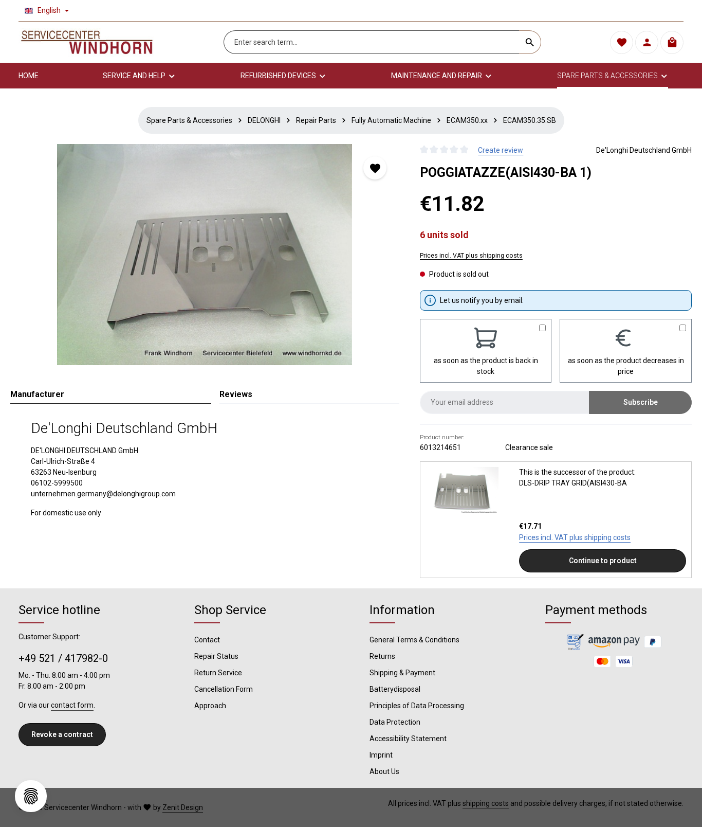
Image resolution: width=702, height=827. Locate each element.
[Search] (530, 42)
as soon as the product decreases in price (626, 365)
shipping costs (486, 803)
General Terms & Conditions (414, 640)
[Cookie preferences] (30, 796)
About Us (384, 771)
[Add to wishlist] (374, 167)
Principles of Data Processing (417, 706)
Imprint (381, 755)
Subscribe (640, 402)
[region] (205, 254)
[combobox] (372, 42)
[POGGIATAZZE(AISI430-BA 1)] (204, 254)
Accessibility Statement (408, 738)
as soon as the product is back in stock (486, 365)
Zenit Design (182, 807)
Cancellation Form (223, 689)
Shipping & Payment (402, 673)
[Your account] (646, 42)
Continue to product (603, 560)
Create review (500, 150)
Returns (382, 656)
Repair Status (216, 656)
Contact (207, 640)
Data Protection (395, 722)
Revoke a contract (62, 734)
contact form (72, 705)
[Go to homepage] (87, 42)
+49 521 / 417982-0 (63, 658)
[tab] (110, 395)
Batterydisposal (395, 689)
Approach (210, 706)
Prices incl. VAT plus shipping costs (471, 255)
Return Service (218, 673)
